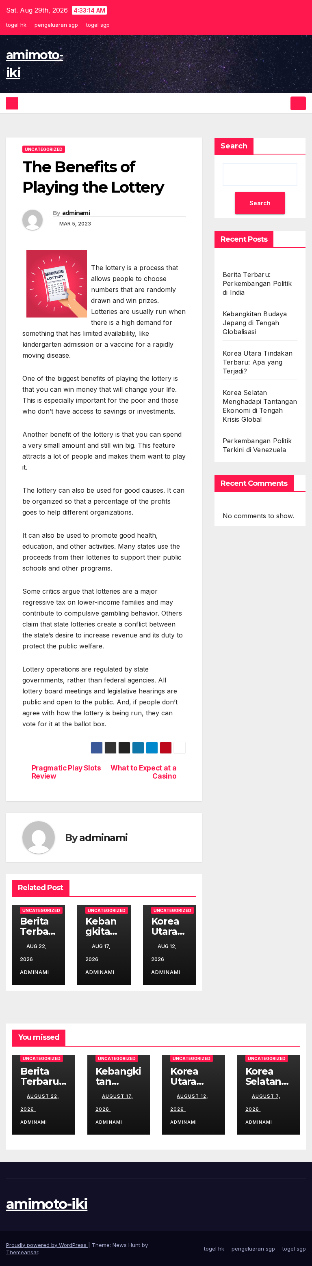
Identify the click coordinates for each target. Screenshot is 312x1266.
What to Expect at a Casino (143, 772)
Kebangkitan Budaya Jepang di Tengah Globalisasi (255, 323)
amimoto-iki (46, 1203)
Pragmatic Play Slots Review (66, 772)
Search (234, 146)
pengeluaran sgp (56, 24)
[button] (282, 103)
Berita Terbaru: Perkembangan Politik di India (257, 283)
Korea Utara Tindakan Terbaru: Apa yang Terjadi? (257, 362)
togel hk (16, 24)
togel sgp (98, 24)
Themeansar (22, 1252)
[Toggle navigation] (298, 103)
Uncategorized (44, 149)
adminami (76, 213)
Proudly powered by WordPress (47, 1245)
